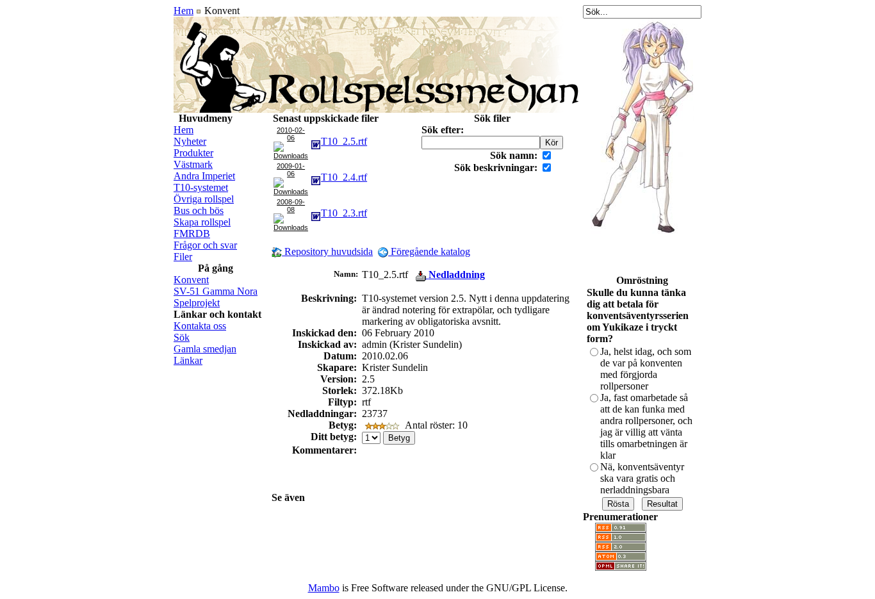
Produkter (193, 152)
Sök (182, 337)
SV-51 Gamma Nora (216, 291)
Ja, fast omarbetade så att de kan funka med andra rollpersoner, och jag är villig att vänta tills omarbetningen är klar (646, 426)
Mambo (323, 587)
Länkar (188, 360)
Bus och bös (199, 210)
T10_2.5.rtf (344, 141)
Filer (183, 256)
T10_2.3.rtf (344, 213)
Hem (183, 10)
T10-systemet (201, 187)
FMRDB (192, 233)
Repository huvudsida (327, 251)
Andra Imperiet (204, 175)
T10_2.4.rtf (344, 177)
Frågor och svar (205, 245)
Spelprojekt (197, 302)
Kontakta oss (200, 325)
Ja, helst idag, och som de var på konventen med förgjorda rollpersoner (645, 368)
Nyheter (190, 141)
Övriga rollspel (204, 198)
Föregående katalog (429, 251)
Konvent (191, 279)
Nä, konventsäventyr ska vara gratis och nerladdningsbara (642, 478)
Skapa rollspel (202, 222)
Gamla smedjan (205, 348)
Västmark (193, 164)
